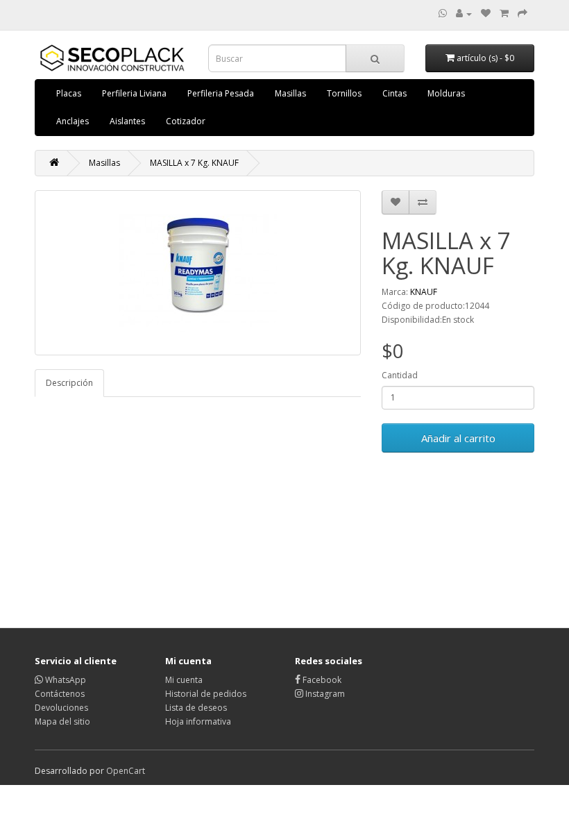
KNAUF (423, 292)
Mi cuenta (184, 680)
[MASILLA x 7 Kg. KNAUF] (198, 272)
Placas (68, 93)
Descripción (69, 383)
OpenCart (125, 771)
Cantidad (400, 375)
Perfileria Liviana (134, 93)
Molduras (446, 93)
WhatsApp (64, 680)
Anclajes (72, 121)
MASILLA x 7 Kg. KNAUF (194, 163)
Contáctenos (60, 694)
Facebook (320, 680)
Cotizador (185, 121)
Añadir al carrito (458, 438)
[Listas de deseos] (486, 13)
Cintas (394, 93)
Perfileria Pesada (220, 93)
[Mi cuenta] (464, 13)
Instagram (324, 694)
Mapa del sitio (62, 721)
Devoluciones (61, 708)
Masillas (290, 93)
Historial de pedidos (205, 694)
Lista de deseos (196, 708)
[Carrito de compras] (504, 13)
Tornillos (344, 93)
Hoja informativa (198, 721)
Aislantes (127, 121)
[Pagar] (522, 13)
